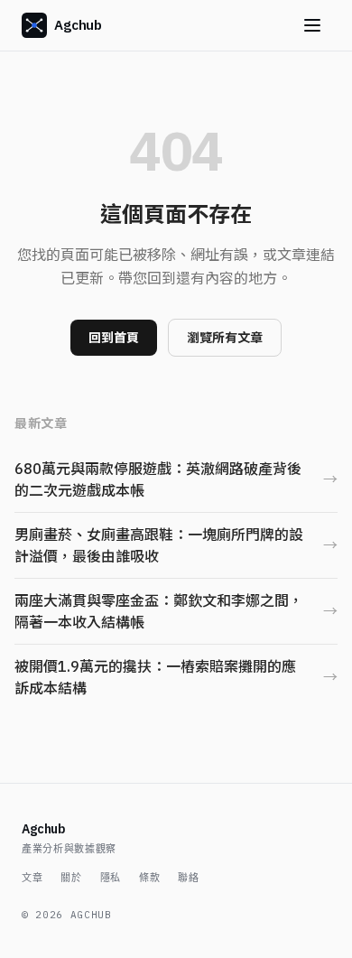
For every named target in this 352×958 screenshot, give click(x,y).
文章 (32, 877)
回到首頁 (113, 338)
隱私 (110, 877)
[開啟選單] (312, 25)
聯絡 (188, 877)
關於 (70, 877)
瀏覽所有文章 (225, 338)
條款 (149, 877)
